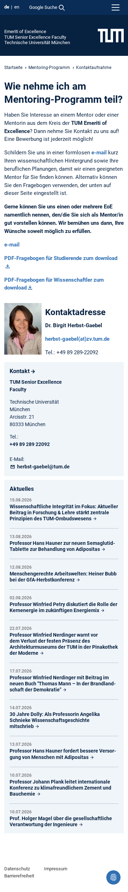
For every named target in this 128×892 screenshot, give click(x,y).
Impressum (55, 868)
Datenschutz (17, 868)
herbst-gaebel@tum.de (43, 466)
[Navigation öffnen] (115, 7)
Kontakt (20, 371)
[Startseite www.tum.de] (111, 35)
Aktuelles (22, 488)
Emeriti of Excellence (25, 31)
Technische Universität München (37, 42)
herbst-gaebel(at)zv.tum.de (77, 339)
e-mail (12, 244)
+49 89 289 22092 (30, 444)
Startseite (13, 67)
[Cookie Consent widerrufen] (113, 877)
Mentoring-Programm (49, 67)
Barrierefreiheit (19, 875)
